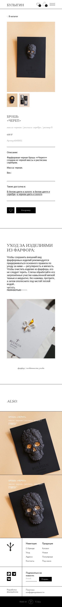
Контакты (30, 561)
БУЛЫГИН (15, 5)
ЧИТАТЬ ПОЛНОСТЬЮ (14, 289)
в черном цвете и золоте (29, 194)
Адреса (29, 556)
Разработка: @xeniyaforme (12, 591)
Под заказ (46, 561)
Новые (45, 552)
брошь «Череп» (17, 417)
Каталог (45, 548)
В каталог (13, 16)
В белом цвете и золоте (19, 191)
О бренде (30, 548)
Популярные (47, 556)
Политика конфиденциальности (35, 591)
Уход (28, 552)
